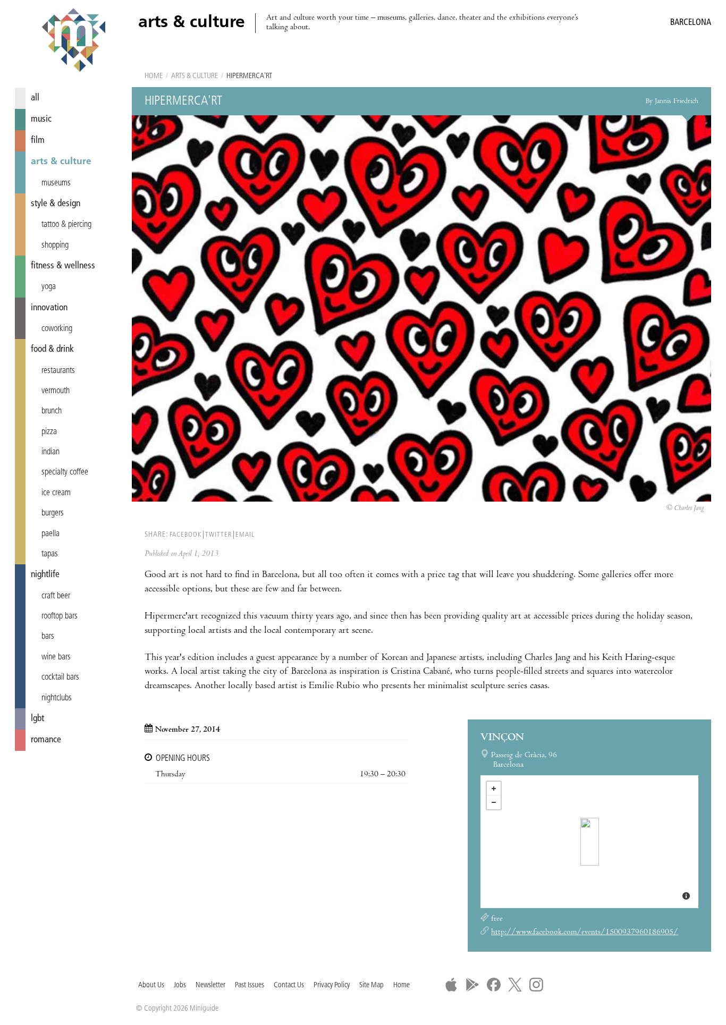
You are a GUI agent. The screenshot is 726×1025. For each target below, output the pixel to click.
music (41, 119)
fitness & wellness (63, 265)
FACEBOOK (185, 534)
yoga (48, 287)
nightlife (45, 574)
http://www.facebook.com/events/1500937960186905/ (584, 932)
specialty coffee (64, 472)
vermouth (55, 391)
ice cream (56, 493)
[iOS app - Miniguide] (451, 985)
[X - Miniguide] (515, 985)
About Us (151, 985)
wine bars (56, 657)
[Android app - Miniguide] (472, 985)
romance (46, 739)
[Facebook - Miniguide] (493, 985)
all (35, 98)
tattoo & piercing (66, 225)
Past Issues (249, 985)
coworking (56, 329)
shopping (55, 245)
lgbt (37, 718)
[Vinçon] (589, 842)
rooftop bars (59, 616)
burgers (52, 513)
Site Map (371, 985)
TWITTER (218, 534)
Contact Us (289, 985)
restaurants (58, 371)
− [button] (494, 802)
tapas (49, 554)
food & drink (52, 349)
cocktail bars (60, 677)
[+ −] (589, 841)
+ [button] (494, 788)
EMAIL (245, 534)
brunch (51, 411)
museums (56, 183)
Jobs (180, 985)
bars (47, 636)
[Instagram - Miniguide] (536, 985)
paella (50, 534)
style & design (55, 203)
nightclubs (56, 698)
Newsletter (210, 985)
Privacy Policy (332, 985)
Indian (50, 452)
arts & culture (61, 161)
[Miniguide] (73, 41)
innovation (49, 307)
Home (154, 76)
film (38, 140)
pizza (49, 432)
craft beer (55, 596)
